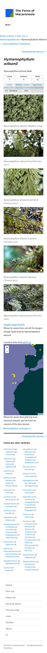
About (9, 628)
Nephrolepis (29, 476)
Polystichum (10, 538)
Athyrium (9, 461)
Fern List (21, 36)
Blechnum (9, 480)
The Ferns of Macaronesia (25, 12)
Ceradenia (28, 499)
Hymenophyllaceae (9, 39)
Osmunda (28, 493)
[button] (23, 635)
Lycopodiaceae (28, 449)
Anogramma (29, 532)
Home (3, 36)
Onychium (28, 537)
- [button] (7, 351)
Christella (28, 564)
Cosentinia (29, 535)
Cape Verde (37, 85)
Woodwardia (10, 486)
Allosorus (28, 529)
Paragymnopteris (31, 540)
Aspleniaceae (9, 449)
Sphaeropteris (11, 499)
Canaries (26, 85)
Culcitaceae (8, 490)
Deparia (9, 464)
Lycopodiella (29, 457)
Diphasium (29, 452)
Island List (11, 597)
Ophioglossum (30, 486)
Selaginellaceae (28, 555)
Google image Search (14, 324)
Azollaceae (8, 471)
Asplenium (10, 452)
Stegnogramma (30, 570)
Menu (8, 25)
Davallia (9, 513)
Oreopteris (29, 567)
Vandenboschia (11, 557)
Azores (9, 85)
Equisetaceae (9, 542)
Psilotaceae (27, 514)
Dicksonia (9, 520)
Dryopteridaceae (10, 524)
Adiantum (28, 527)
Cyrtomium (10, 530)
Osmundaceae (28, 490)
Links (8, 616)
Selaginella (29, 557)
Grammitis (29, 505)
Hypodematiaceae (11, 561)
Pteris (27, 551)
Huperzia (28, 454)
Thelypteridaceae (29, 562)
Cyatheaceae (8, 497)
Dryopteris (10, 532)
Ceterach (9, 454)
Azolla (8, 474)
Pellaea (27, 543)
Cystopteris (10, 506)
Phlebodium (29, 507)
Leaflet (41, 414)
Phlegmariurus (30, 462)
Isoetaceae (8, 568)
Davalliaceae (8, 511)
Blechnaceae (8, 478)
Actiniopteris (29, 524)
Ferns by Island (13, 604)
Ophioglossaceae (29, 480)
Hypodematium (11, 563)
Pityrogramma (30, 545)
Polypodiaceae (28, 497)
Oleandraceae (28, 474)
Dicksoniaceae (9, 517)
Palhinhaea (29, 460)
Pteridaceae (27, 521)
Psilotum (28, 517)
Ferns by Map (12, 610)
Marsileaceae (28, 467)
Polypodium (29, 510)
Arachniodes (10, 527)
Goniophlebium (30, 502)
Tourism (10, 622)
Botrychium (29, 483)
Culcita (8, 493)
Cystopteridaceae (10, 504)
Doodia (8, 483)
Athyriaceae (8, 459)
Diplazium (9, 467)
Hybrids (7, 549)
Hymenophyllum (12, 554)
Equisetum (10, 544)
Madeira (19, 85)
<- (15, 44)
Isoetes (8, 570)
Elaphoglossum (11, 535)
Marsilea (28, 469)
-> (34, 51)
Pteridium (28, 548)
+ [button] (7, 347)
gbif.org (27, 342)
